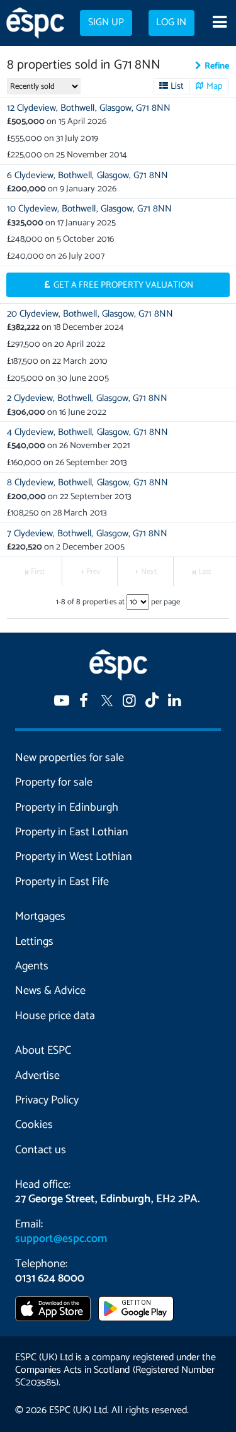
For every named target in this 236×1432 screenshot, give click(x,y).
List (177, 86)
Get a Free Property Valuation (123, 285)
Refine (217, 66)
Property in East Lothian (71, 832)
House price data (55, 1015)
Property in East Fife (62, 881)
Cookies (34, 1124)
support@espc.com (61, 1238)
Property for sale (54, 782)
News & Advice (50, 990)
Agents (31, 966)
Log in (171, 22)
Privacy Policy (47, 1100)
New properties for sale (69, 757)
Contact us (40, 1150)
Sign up (106, 22)
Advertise (37, 1075)
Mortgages (40, 916)
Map (214, 86)
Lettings (34, 941)
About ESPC (43, 1050)
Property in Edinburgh (66, 807)
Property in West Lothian (73, 856)
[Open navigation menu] (219, 23)
